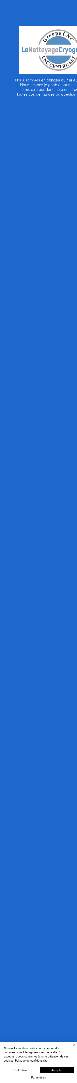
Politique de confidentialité (31, 1060)
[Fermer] (71, 1047)
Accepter (56, 1070)
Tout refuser (21, 1070)
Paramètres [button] (38, 1077)
